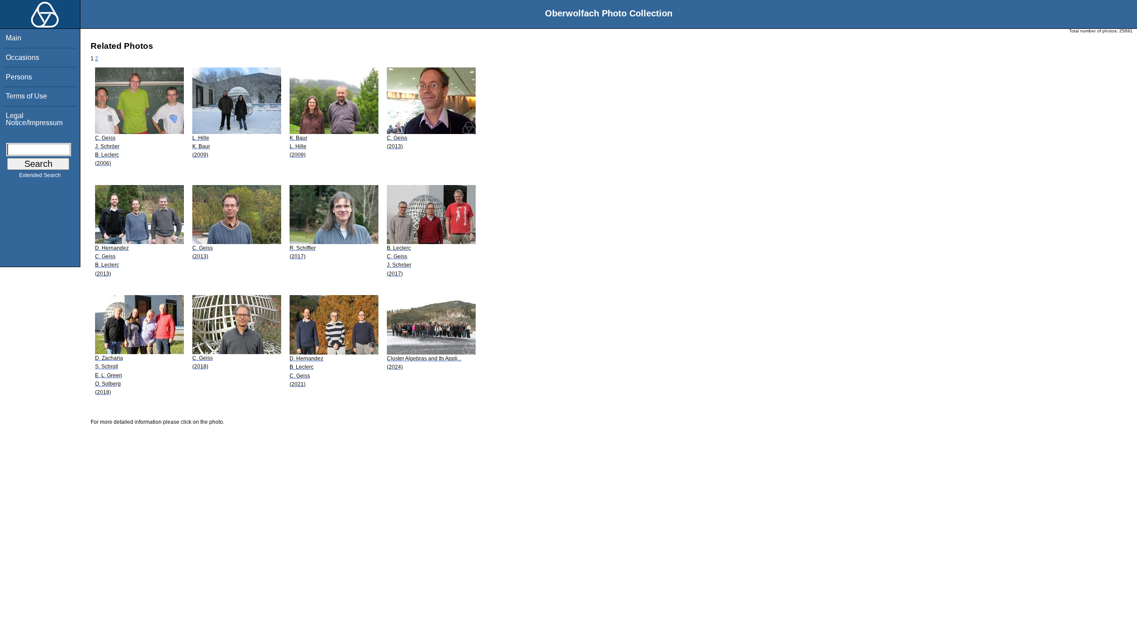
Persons (19, 77)
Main (13, 38)
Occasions (22, 57)
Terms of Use (26, 96)
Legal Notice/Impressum (34, 119)
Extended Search (40, 175)
